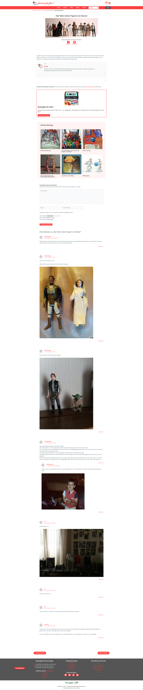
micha (46, 66)
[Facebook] (66, 675)
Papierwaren (71, 669)
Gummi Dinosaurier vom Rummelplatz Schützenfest (48, 176)
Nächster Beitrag (103, 653)
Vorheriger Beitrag (40, 653)
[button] (108, 8)
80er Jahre (40, 10)
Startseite (34, 10)
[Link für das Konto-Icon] (109, 3)
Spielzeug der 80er (49, 10)
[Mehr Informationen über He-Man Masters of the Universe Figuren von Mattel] (71, 139)
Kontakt (98, 672)
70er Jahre (44, 674)
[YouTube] (73, 675)
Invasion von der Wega (68, 175)
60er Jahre (44, 672)
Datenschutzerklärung (98, 667)
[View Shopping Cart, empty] (106, 3)
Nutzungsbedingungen (98, 665)
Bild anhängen (43, 215)
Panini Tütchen (87, 150)
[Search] (98, 8)
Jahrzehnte (49, 671)
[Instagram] (69, 675)
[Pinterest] (77, 675)
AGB (98, 663)
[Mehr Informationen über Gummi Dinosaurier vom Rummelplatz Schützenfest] (50, 164)
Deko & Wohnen (71, 667)
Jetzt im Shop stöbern (44, 115)
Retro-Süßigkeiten (71, 664)
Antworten (100, 246)
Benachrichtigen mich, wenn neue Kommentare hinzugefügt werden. (57, 212)
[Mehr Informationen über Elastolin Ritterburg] (50, 139)
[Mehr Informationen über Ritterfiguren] (92, 164)
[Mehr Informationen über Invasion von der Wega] (71, 164)
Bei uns (34, 664)
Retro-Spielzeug (71, 665)
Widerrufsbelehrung (98, 668)
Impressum (98, 670)
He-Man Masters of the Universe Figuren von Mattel (70, 151)
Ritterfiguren (86, 175)
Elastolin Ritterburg (46, 150)
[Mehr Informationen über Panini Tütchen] (92, 139)
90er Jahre (44, 677)
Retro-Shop (71, 662)
